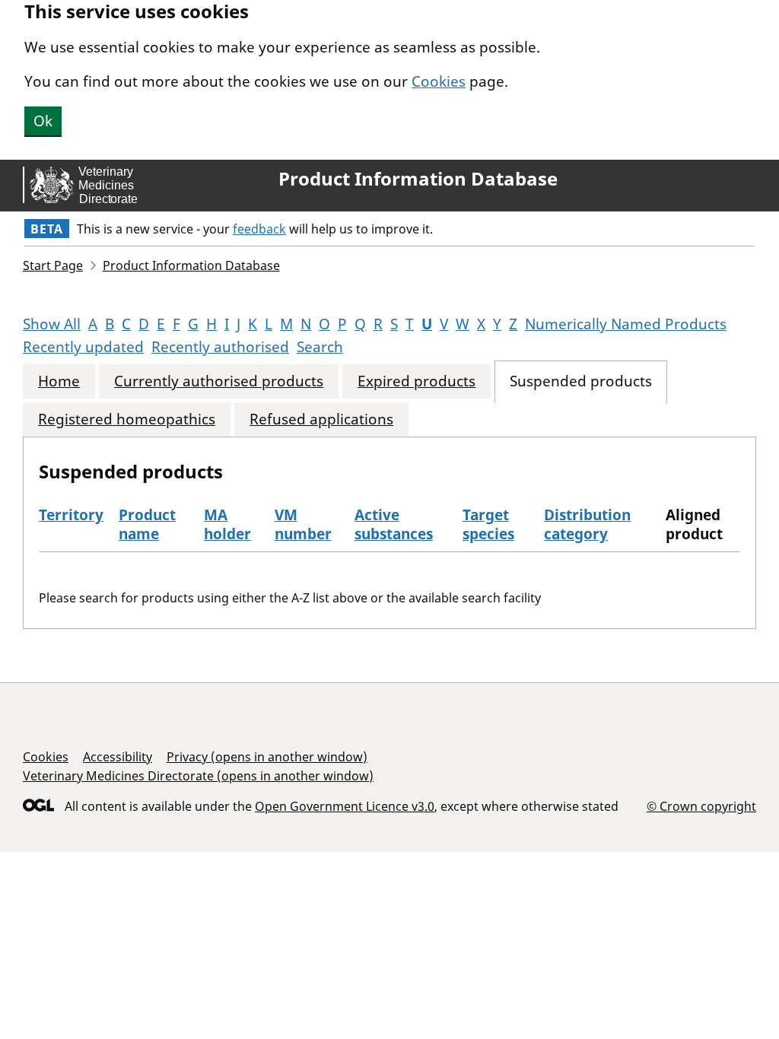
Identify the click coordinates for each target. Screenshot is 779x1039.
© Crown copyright (701, 806)
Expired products (416, 381)
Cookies (439, 81)
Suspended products (581, 381)
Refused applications (321, 419)
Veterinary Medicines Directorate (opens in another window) (198, 775)
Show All (52, 324)
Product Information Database (418, 178)
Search (320, 347)
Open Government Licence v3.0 (344, 806)
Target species (488, 524)
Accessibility (117, 756)
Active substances (394, 524)
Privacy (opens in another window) (267, 756)
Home (59, 381)
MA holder (227, 524)
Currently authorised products (218, 381)
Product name (147, 524)
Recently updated (83, 347)
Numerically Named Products (626, 324)
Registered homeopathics (126, 419)
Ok (42, 121)
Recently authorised (220, 347)
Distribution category (587, 524)
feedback (259, 229)
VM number (303, 524)
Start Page (53, 265)
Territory (71, 515)
